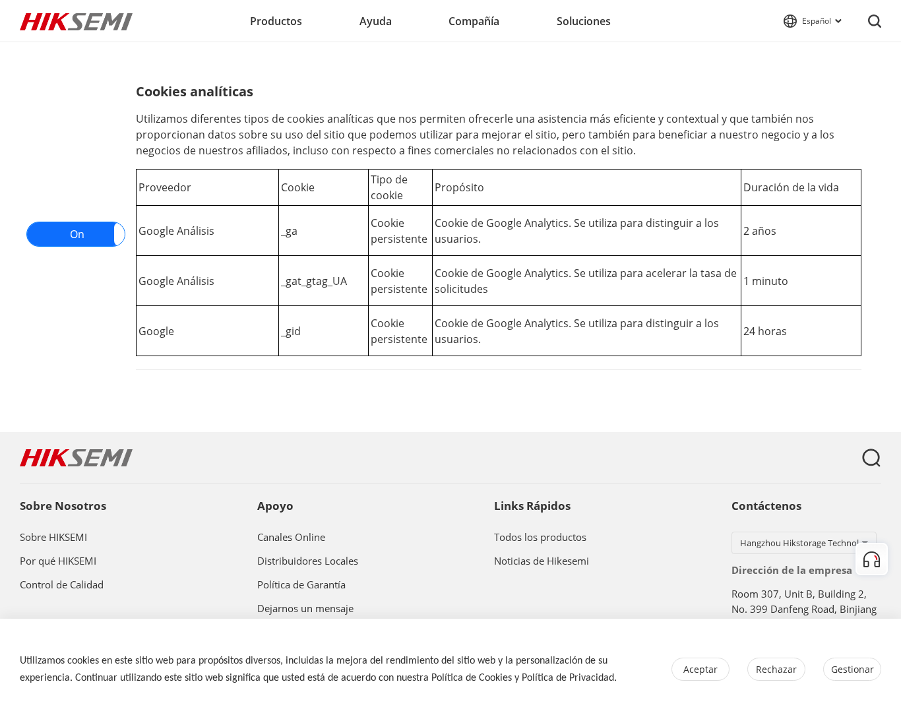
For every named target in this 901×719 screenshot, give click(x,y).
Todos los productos (540, 538)
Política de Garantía (301, 585)
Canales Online (291, 538)
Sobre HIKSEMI (53, 538)
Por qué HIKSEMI (58, 561)
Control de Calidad (62, 585)
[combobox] (804, 543)
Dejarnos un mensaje (305, 609)
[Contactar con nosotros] (871, 559)
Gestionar (852, 669)
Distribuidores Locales (307, 561)
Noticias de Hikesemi (541, 561)
